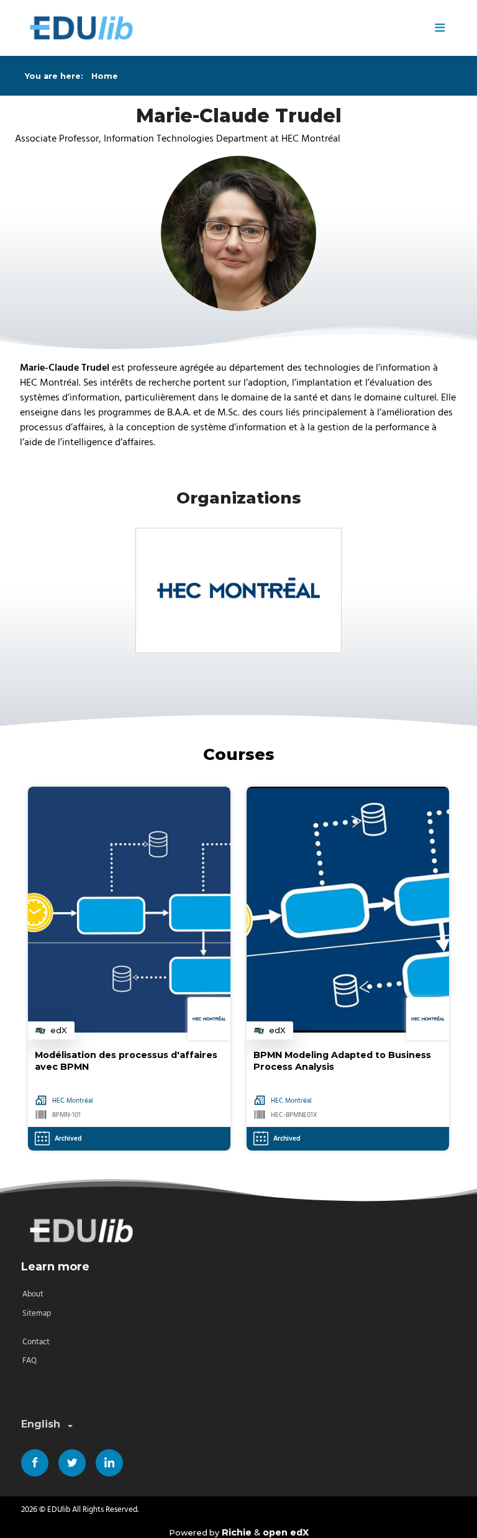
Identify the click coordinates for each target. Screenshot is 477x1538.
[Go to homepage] (222, 28)
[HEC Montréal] (238, 590)
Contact (36, 1342)
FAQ (29, 1361)
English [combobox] (40, 1424)
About (32, 1294)
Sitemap (36, 1314)
